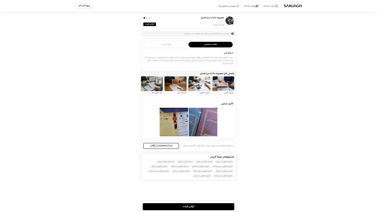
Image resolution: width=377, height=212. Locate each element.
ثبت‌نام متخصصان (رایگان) (161, 146)
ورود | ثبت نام (84, 6)
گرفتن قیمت (149, 24)
